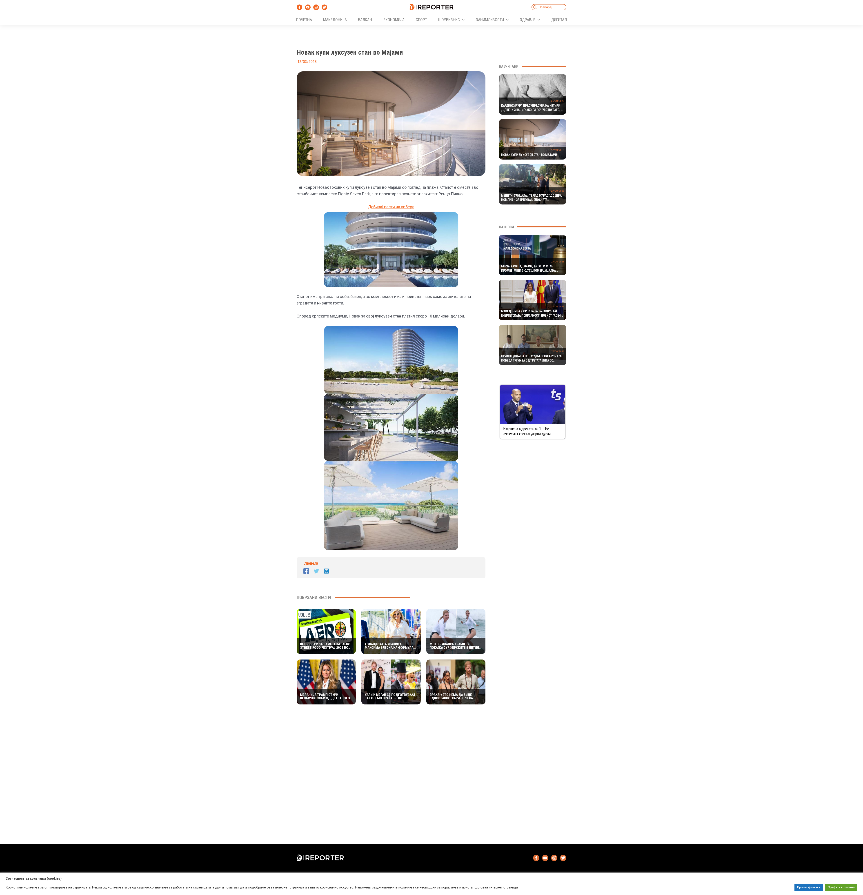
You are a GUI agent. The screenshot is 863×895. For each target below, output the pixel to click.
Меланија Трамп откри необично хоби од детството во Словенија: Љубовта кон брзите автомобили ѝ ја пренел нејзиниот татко (325, 696)
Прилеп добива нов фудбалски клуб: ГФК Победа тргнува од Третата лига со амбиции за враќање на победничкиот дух (532, 358)
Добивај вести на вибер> (391, 206)
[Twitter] (324, 7)
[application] (462, 19)
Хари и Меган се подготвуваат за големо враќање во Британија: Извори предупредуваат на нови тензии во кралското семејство (390, 696)
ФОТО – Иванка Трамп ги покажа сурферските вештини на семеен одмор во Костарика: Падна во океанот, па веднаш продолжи (455, 646)
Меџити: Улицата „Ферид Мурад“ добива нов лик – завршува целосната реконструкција (531, 198)
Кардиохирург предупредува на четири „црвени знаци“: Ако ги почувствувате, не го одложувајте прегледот (532, 108)
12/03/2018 (557, 150)
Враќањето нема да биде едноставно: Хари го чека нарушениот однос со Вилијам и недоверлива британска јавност (456, 696)
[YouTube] (308, 7)
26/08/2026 (557, 101)
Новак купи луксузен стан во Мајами (529, 155)
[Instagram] (316, 7)
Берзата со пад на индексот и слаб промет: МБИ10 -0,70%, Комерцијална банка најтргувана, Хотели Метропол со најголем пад (531, 268)
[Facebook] (299, 7)
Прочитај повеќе (808, 887)
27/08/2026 (557, 190)
